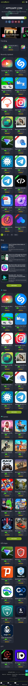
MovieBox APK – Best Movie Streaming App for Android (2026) (17, 275)
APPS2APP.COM (11, 672)
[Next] (26, 47)
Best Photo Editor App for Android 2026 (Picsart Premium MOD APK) (17, 265)
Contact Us (9, 674)
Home (3, 684)
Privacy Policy (15, 674)
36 (11, 234)
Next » (16, 234)
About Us (4, 674)
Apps (10, 684)
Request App (24, 684)
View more (14, 285)
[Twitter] (9, 21)
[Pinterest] (19, 21)
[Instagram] (12, 21)
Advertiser (14, 675)
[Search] (25, 18)
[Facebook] (6, 21)
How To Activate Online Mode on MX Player (17, 245)
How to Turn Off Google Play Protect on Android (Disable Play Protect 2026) (18, 255)
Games (17, 684)
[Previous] (1, 47)
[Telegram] (22, 21)
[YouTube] (15, 21)
